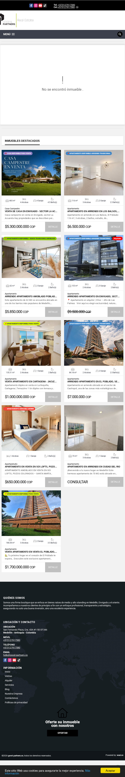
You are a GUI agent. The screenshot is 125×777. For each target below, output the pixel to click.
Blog (7, 689)
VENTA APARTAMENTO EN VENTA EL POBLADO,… (31, 552)
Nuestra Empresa (13, 693)
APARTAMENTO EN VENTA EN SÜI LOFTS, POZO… (31, 466)
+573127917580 (66, 5)
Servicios (9, 685)
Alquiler (8, 680)
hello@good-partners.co (15, 655)
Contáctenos (11, 698)
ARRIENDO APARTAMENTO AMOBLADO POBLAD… (31, 296)
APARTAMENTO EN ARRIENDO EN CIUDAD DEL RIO (93, 466)
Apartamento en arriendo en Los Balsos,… (93, 211)
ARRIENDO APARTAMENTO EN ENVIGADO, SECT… (93, 296)
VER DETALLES (31, 173)
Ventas (8, 676)
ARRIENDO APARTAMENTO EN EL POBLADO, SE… (93, 381)
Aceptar (110, 770)
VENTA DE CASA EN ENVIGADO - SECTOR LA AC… (31, 211)
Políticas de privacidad (16, 702)
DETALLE (53, 226)
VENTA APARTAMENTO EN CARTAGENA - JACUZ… (31, 381)
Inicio (7, 671)
